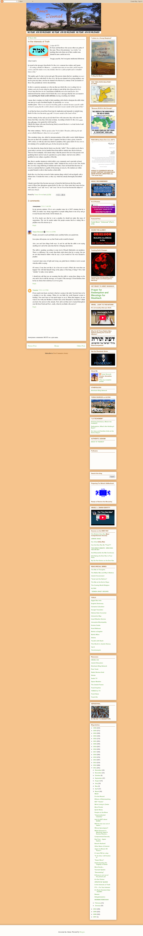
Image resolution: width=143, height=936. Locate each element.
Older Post (81, 346)
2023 (95, 736)
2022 (95, 738)
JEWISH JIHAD (96, 538)
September (98, 778)
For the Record (99, 796)
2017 (95, 752)
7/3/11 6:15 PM (43, 290)
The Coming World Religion (100, 585)
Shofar (93, 675)
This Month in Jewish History (101, 644)
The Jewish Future (97, 684)
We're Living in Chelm (102, 804)
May (96, 786)
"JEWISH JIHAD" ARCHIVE (99, 591)
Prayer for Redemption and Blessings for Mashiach (99, 294)
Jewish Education (97, 663)
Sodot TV (94, 678)
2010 (95, 909)
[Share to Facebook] (62, 195)
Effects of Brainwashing (103, 799)
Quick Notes (99, 810)
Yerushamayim (96, 650)
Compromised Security (102, 836)
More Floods (99, 807)
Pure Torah (94, 669)
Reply (34, 225)
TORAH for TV (95, 691)
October (98, 775)
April (96, 789)
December (98, 770)
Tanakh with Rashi (97, 641)
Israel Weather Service (98, 619)
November (98, 773)
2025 (95, 730)
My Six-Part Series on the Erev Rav (102, 560)
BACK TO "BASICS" (97, 442)
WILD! (97, 794)
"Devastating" (99, 872)
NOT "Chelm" (99, 802)
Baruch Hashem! (100, 843)
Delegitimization (100, 897)
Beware (97, 894)
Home (56, 346)
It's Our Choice (99, 879)
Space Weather (96, 681)
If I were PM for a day (101, 853)
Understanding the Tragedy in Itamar (101, 863)
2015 (95, 757)
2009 (95, 911)
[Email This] (57, 195)
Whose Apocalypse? (101, 828)
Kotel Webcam (96, 628)
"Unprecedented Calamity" (100, 815)
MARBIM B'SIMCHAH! (102, 899)
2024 (95, 733)
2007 (95, 917)
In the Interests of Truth (102, 884)
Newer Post (32, 346)
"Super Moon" (99, 860)
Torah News (95, 694)
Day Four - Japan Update (100, 840)
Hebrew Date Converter (98, 613)
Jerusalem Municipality (99, 622)
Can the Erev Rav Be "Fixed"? (101, 545)
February (98, 903)
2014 (95, 760)
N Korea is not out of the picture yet (101, 876)
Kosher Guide (95, 625)
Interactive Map (96, 616)
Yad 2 (93, 647)
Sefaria (93, 637)
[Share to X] (61, 195)
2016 (95, 754)
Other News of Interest (102, 846)
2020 (95, 744)
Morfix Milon (95, 634)
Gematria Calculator (97, 606)
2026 (95, 728)
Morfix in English (96, 631)
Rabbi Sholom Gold (97, 672)
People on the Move (101, 812)
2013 (95, 762)
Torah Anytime (96, 688)
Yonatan (35, 290)
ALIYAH (93, 588)
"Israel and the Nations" (99, 579)
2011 (95, 768)
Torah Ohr (94, 697)
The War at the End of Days (100, 582)
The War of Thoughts (98, 569)
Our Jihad (94, 542)
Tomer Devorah (38, 232)
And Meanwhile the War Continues (102, 553)
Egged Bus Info (96, 600)
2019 (95, 746)
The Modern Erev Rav (98, 534)
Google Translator (97, 610)
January (98, 905)
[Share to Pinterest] (64, 195)
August (97, 781)
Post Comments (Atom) (60, 353)
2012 (95, 765)
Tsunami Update (100, 869)
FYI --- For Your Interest (102, 887)
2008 (95, 914)
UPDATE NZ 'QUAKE (101, 882)
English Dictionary (97, 603)
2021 (95, 741)
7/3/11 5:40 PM (46, 206)
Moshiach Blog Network (99, 390)
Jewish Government (97, 576)
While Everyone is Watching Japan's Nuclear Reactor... (101, 832)
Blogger (82, 932)
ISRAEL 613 (95, 660)
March (97, 791)
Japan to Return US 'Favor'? (101, 849)
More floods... (99, 867)
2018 (95, 749)
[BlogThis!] (59, 195)
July (96, 783)
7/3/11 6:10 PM (51, 232)
